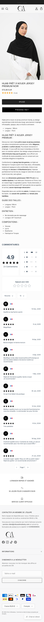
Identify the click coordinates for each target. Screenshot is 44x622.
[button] (22, 110)
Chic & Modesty (11, 612)
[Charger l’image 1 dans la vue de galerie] (22, 46)
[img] (10, 262)
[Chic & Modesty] (22, 9)
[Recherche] (8, 8)
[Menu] (2, 8)
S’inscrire (22, 580)
